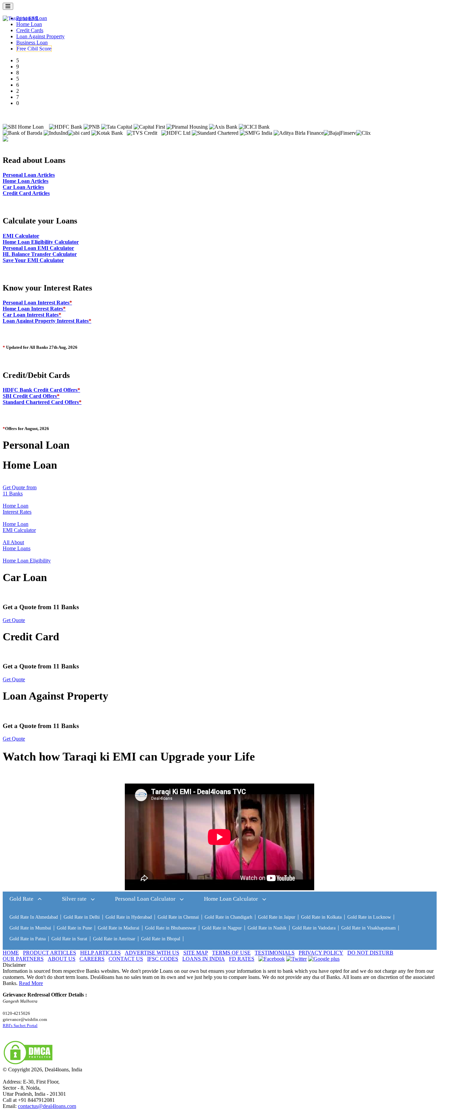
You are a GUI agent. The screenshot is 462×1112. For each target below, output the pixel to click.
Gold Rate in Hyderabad (129, 917)
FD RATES (241, 959)
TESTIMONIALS (275, 953)
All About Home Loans (16, 545)
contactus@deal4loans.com (47, 1106)
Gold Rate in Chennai (178, 917)
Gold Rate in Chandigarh (228, 917)
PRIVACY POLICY (321, 953)
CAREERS (92, 959)
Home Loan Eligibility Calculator (41, 242)
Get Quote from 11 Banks (20, 490)
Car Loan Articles (23, 187)
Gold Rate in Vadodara (314, 928)
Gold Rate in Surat (69, 938)
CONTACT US (126, 959)
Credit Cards (29, 30)
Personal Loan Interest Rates (37, 302)
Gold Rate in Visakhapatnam (368, 928)
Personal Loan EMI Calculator (38, 248)
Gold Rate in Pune (74, 928)
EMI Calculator (21, 236)
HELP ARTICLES (100, 953)
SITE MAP (195, 953)
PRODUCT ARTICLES (49, 953)
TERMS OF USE (231, 953)
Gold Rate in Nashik (267, 928)
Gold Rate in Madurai (118, 928)
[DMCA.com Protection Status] (28, 1063)
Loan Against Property (40, 36)
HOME (11, 953)
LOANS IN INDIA (203, 959)
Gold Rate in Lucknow (369, 917)
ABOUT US (61, 959)
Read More (31, 983)
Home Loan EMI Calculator (19, 527)
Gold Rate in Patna (27, 938)
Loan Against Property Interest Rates (47, 321)
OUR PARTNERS (23, 959)
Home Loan (29, 24)
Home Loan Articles (25, 181)
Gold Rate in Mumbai (30, 928)
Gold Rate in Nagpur (222, 928)
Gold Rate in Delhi (82, 917)
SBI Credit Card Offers (31, 396)
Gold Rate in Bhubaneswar (170, 928)
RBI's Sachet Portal (20, 1025)
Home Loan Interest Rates (34, 309)
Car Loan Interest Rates (32, 315)
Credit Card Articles (26, 193)
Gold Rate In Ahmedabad (33, 917)
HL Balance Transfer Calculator (40, 254)
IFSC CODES (162, 959)
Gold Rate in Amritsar (114, 938)
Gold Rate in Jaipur (276, 917)
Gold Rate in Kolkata (321, 917)
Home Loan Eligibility (27, 560)
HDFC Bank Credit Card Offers (41, 390)
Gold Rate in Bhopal (160, 938)
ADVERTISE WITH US (152, 953)
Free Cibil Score (34, 48)
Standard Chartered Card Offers (42, 402)
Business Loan (32, 42)
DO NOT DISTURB (370, 953)
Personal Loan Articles (29, 175)
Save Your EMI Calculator (33, 260)
